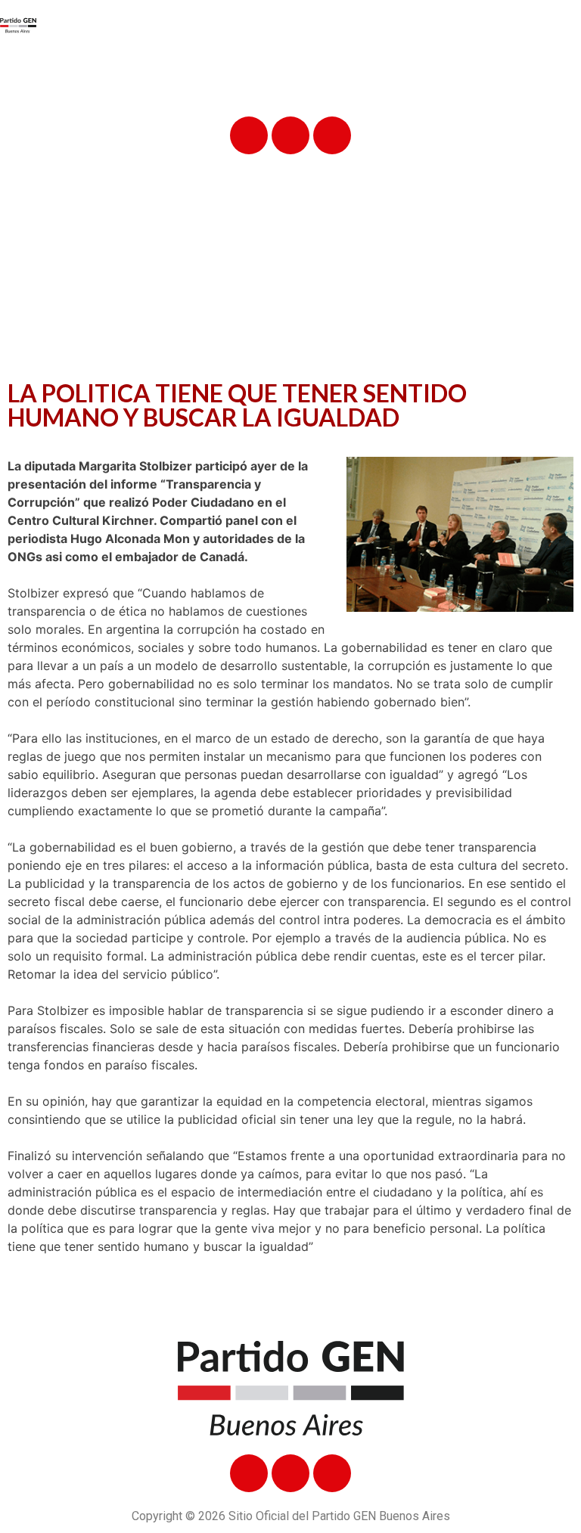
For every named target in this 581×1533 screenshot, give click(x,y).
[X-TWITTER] (290, 135)
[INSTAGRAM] (332, 135)
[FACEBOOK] (249, 135)
